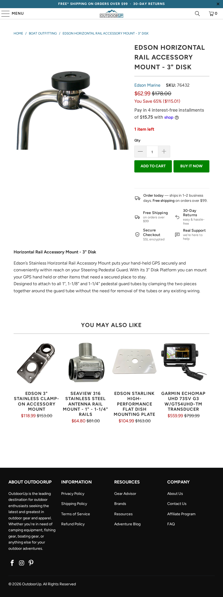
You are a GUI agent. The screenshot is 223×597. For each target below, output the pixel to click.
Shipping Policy (74, 503)
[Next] (205, 389)
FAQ (171, 524)
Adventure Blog (127, 524)
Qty (137, 140)
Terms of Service (75, 514)
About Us (175, 493)
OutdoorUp (31, 584)
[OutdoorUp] (111, 13)
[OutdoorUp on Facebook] (12, 563)
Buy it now (191, 166)
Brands (120, 503)
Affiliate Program (181, 514)
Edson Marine (147, 85)
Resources (123, 514)
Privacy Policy (72, 493)
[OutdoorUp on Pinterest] (31, 563)
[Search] (197, 13)
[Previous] (18, 389)
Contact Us (177, 503)
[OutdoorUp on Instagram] (22, 563)
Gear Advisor (125, 493)
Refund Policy (73, 524)
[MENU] (3, 13)
